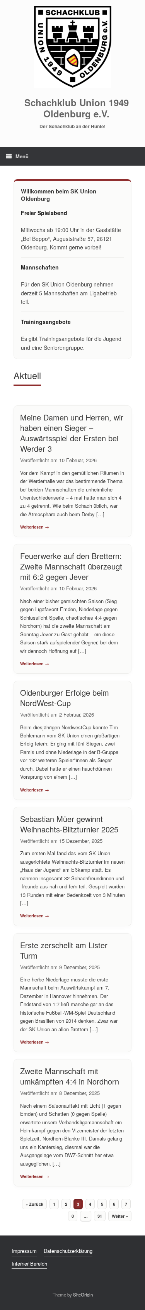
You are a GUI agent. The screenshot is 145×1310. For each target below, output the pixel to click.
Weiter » (120, 1216)
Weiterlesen (32, 527)
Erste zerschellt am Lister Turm (63, 950)
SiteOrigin (83, 1294)
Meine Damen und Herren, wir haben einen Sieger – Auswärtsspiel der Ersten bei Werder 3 (71, 433)
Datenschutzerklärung (68, 1250)
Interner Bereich (29, 1263)
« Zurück (34, 1204)
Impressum (24, 1250)
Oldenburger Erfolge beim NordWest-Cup (64, 697)
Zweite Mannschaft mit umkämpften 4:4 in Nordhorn (69, 1076)
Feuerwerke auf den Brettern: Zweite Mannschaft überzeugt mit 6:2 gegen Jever (71, 566)
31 (99, 1216)
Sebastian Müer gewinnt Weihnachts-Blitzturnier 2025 (69, 824)
